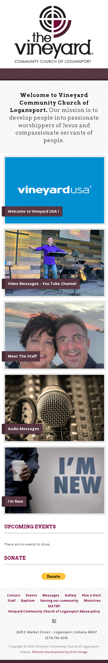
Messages (50, 595)
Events (31, 595)
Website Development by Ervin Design (60, 652)
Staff (11, 601)
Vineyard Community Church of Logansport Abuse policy (54, 611)
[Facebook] (54, 621)
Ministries (92, 601)
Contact (13, 595)
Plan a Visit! (91, 595)
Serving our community (59, 601)
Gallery (71, 595)
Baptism (28, 601)
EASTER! (54, 606)
